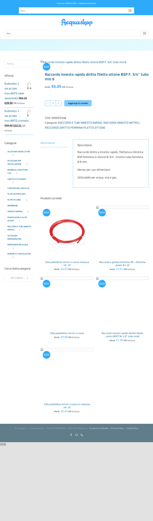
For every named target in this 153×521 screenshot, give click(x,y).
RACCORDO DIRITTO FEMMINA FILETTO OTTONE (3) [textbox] (20, 278)
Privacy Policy (117, 428)
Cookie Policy (132, 428)
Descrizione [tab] (47, 143)
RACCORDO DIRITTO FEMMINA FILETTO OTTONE (75, 128)
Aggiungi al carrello (78, 103)
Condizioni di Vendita (98, 428)
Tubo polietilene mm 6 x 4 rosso (67, 333)
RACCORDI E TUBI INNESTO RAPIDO (80, 123)
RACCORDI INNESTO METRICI (121, 123)
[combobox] (18, 278)
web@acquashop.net (87, 3)
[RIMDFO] (94, 62)
